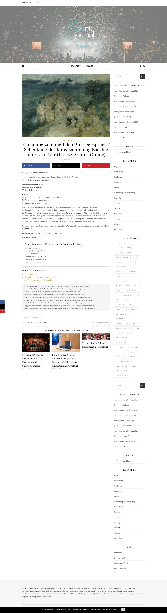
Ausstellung (118, 172)
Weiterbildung (122, 371)
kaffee (134, 309)
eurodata (127, 295)
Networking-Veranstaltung (124, 192)
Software (131, 356)
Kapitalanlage (122, 314)
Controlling (121, 281)
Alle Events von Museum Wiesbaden (38, 280)
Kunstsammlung (37, 317)
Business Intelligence (125, 271)
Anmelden (118, 552)
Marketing (135, 328)
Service (36, 3)
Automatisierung (123, 257)
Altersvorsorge (123, 248)
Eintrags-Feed (119, 558)
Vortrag (117, 219)
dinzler (137, 285)
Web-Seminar (121, 366)
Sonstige (117, 213)
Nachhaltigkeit (122, 338)
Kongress (117, 182)
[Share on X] (2, 306)
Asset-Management (124, 252)
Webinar (117, 224)
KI (133, 314)
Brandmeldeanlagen (125, 262)
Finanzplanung (122, 300)
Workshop (118, 229)
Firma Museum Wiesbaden (36, 322)
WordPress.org (120, 568)
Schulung (117, 203)
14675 (118, 243)
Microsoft (129, 333)
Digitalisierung (123, 285)
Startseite (26, 3)
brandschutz (121, 267)
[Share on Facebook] (2, 302)
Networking (121, 342)
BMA (136, 257)
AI (125, 243)
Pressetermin (66, 140)
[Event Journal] (83, 33)
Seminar (117, 208)
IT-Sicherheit (121, 309)
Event (138, 295)
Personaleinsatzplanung (127, 347)
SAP (124, 352)
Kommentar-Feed (121, 563)
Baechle (26, 317)
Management (121, 328)
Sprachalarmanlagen (125, 361)
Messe (116, 187)
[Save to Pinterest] (2, 311)
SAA (117, 352)
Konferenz (118, 177)
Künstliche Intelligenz (126, 323)
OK (123, 609)
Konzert (119, 319)
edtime (119, 290)
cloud (118, 276)
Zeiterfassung (122, 375)
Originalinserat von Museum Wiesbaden (40, 277)
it (131, 304)
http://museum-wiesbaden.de (36, 262)
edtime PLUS (131, 290)
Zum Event (28, 274)
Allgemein (118, 166)
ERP (117, 295)
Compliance (130, 276)
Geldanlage (121, 304)
